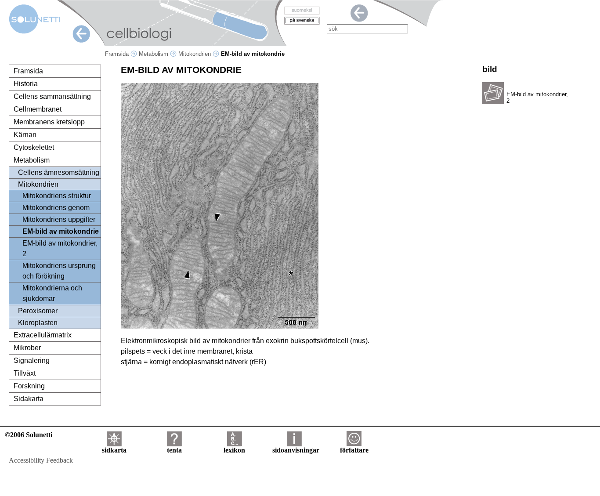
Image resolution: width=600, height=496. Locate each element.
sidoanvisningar (295, 450)
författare (354, 450)
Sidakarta (28, 398)
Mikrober (27, 347)
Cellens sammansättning (52, 96)
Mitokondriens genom (56, 207)
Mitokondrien (195, 54)
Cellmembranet (37, 109)
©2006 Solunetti (28, 434)
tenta (174, 450)
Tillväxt (25, 373)
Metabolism (154, 54)
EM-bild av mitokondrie (60, 231)
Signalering (32, 360)
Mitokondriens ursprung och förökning (59, 271)
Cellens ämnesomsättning (58, 172)
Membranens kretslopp (49, 122)
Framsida (117, 54)
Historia (26, 83)
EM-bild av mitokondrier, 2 (60, 248)
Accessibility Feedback (41, 460)
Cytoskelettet (34, 147)
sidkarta (114, 450)
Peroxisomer (38, 311)
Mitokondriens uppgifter (58, 219)
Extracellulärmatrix (43, 335)
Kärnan (25, 134)
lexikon (234, 450)
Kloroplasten (38, 322)
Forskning (29, 386)
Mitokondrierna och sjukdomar (52, 293)
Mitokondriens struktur (56, 195)
